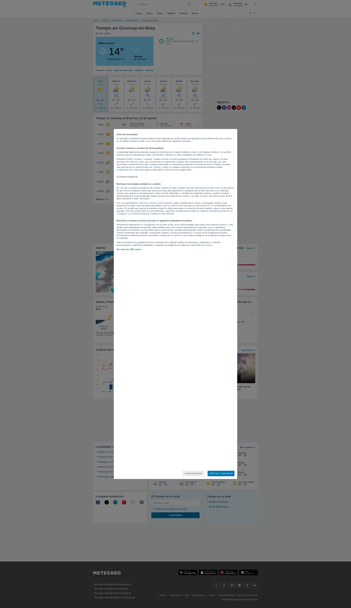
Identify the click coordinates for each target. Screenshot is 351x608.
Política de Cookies (152, 167)
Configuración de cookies (128, 170)
